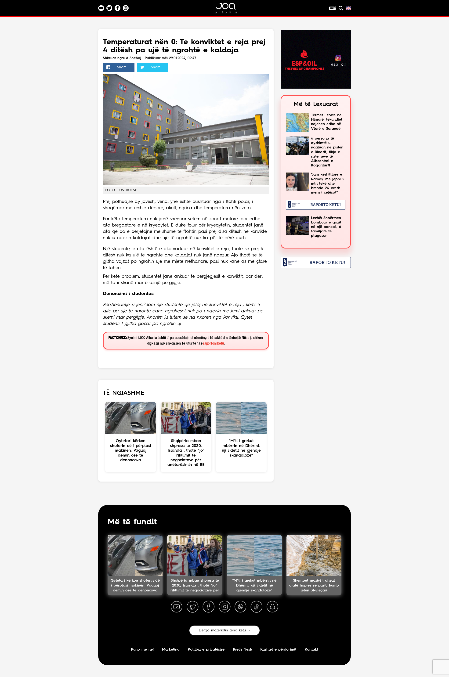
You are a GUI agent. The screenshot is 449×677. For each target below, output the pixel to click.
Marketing (171, 650)
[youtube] (177, 607)
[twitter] (192, 607)
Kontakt (311, 650)
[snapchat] (272, 607)
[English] (348, 8)
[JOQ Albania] (229, 9)
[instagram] (224, 607)
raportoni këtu (213, 343)
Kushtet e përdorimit (278, 650)
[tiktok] (256, 607)
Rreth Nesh (242, 650)
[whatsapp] (240, 607)
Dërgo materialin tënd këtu (222, 630)
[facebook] (209, 607)
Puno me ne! (142, 650)
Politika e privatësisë (206, 650)
